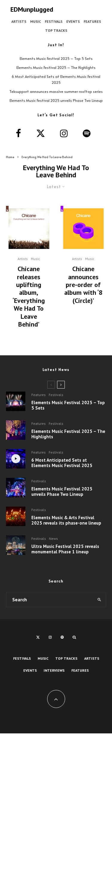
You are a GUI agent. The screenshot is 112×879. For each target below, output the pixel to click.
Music (35, 21)
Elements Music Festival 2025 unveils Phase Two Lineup (56, 100)
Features (92, 21)
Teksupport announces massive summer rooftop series (56, 91)
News (53, 538)
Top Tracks (56, 30)
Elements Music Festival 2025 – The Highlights (56, 67)
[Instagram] (50, 637)
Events (73, 21)
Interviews (54, 670)
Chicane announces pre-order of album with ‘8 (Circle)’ (83, 284)
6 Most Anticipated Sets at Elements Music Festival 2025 (61, 462)
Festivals (53, 21)
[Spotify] (62, 637)
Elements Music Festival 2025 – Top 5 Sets (56, 58)
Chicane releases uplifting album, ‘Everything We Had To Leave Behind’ (29, 296)
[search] (99, 599)
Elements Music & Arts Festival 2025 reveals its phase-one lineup (66, 520)
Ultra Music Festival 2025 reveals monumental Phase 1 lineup (65, 549)
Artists (18, 21)
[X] (38, 637)
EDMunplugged (31, 9)
